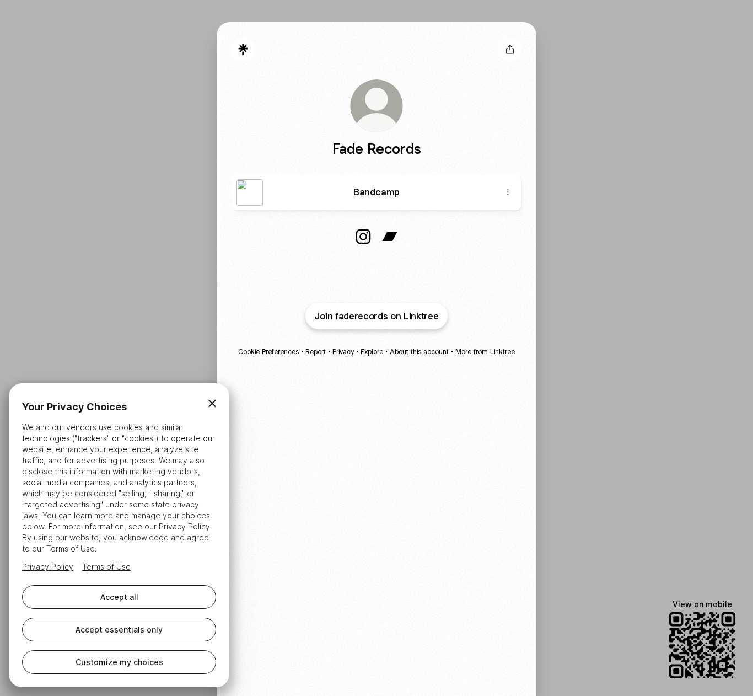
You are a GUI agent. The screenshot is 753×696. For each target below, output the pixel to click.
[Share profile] (510, 50)
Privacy (343, 351)
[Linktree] (243, 50)
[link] (363, 236)
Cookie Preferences (268, 351)
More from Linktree (485, 351)
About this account (419, 351)
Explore (372, 351)
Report (315, 351)
